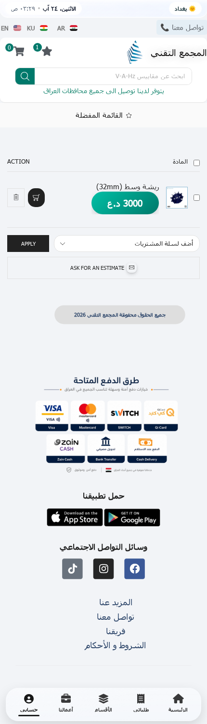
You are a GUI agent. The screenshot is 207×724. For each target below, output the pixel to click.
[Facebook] (134, 568)
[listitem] (178, 704)
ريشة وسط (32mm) (127, 186)
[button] (36, 197)
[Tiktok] (72, 568)
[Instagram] (103, 568)
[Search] (25, 76)
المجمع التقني (179, 52)
